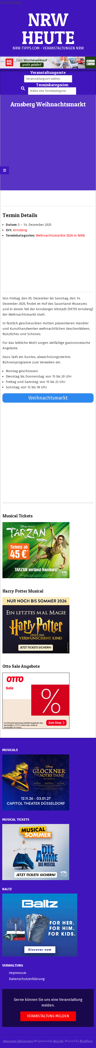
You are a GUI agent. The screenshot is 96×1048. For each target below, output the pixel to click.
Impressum (17, 973)
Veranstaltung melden (48, 1016)
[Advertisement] (48, 156)
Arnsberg (20, 230)
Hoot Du (58, 1041)
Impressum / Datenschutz (18, 1041)
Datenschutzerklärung (27, 979)
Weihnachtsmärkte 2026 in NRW (60, 235)
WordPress (85, 1041)
